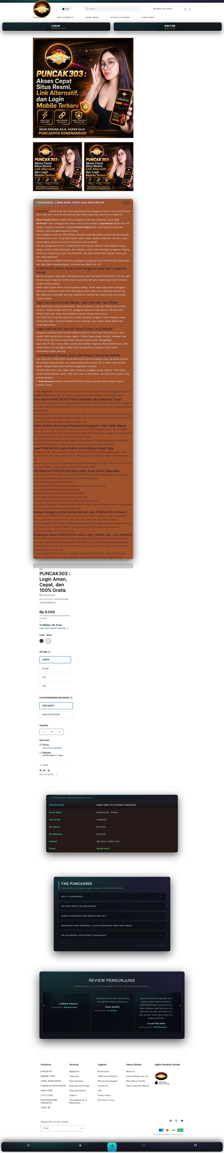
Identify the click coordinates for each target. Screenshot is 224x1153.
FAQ (100, 1091)
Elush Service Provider (79, 1086)
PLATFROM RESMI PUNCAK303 (49, 1101)
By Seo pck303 (177, 1134)
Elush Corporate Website (137, 1086)
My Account (103, 1071)
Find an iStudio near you (137, 1076)
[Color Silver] (48, 641)
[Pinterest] (49, 771)
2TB (44, 686)
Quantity (43, 725)
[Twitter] (45, 771)
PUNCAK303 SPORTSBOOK (53, 1086)
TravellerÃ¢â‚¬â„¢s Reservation (78, 1101)
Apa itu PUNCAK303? (111, 896)
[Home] (42, 9)
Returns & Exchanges (107, 1081)
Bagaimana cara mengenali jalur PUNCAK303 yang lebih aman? (111, 925)
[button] (39, 17)
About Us (130, 1071)
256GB (45, 659)
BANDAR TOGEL (48, 1076)
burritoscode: (62, 599)
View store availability (52, 748)
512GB (45, 668)
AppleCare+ (74, 1071)
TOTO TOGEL (47, 1095)
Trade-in (73, 1095)
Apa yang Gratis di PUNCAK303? (111, 906)
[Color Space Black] (41, 641)
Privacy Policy (104, 1095)
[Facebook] (41, 771)
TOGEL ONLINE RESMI (51, 1081)
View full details (47, 774)
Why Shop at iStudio (135, 1081)
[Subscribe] (80, 1128)
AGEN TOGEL (47, 1091)
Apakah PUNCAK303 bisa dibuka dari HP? (111, 916)
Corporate (74, 1076)
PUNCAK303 (48, 705)
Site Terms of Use (106, 1100)
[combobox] (112, 8)
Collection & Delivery (107, 1076)
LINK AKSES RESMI (51, 714)
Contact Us (103, 1086)
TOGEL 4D (45, 1108)
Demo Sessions (76, 1081)
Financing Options (77, 1091)
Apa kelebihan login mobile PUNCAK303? (111, 935)
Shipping (55, 616)
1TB (44, 677)
